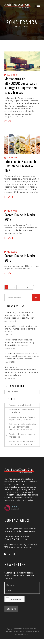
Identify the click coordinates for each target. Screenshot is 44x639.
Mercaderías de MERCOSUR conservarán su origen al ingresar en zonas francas (20, 85)
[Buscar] (36, 297)
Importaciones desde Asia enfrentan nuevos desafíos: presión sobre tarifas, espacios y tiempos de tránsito (21, 356)
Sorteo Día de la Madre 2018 (20, 258)
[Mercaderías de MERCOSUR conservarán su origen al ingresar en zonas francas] (22, 61)
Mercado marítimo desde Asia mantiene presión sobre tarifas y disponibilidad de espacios (19, 342)
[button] (38, 6)
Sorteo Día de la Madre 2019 (20, 217)
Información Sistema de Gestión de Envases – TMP (20, 166)
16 (28, 287)
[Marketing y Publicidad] (23, 634)
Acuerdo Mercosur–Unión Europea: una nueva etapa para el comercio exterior (21, 329)
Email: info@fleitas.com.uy (16, 539)
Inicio (17, 26)
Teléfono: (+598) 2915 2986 (16, 537)
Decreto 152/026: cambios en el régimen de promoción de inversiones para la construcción (19, 315)
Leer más (7, 121)
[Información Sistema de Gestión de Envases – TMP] (22, 144)
